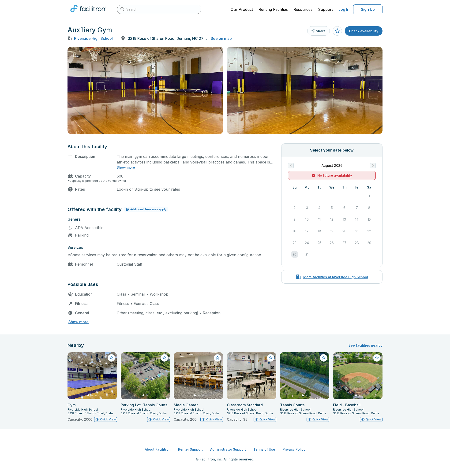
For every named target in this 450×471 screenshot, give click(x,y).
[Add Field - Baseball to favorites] (377, 358)
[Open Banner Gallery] (145, 90)
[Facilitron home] (88, 13)
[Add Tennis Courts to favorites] (323, 358)
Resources (302, 9)
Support (325, 9)
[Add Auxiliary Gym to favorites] (337, 31)
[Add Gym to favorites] (111, 358)
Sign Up (368, 9)
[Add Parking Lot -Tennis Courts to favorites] (164, 358)
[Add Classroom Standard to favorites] (270, 358)
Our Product (242, 9)
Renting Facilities (273, 9)
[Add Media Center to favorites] (217, 358)
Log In (343, 9)
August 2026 (332, 165)
